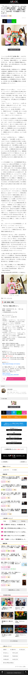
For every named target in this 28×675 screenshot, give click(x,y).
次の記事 (23, 461)
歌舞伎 (4, 649)
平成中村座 (15, 656)
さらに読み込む (14, 641)
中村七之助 (15, 653)
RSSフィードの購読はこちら (14, 417)
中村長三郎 (15, 659)
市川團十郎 (13, 649)
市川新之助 (22, 649)
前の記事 (5, 461)
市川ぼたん (6, 653)
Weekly (14, 521)
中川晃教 (14, 470)
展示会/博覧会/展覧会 (8, 662)
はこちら (11, 378)
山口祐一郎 (6, 470)
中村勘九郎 (6, 656)
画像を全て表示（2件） (14, 49)
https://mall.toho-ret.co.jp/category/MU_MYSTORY (10, 374)
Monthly (23, 521)
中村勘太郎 (6, 659)
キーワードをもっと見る (20, 666)
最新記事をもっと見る (14, 590)
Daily (5, 521)
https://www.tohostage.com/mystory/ (11, 364)
